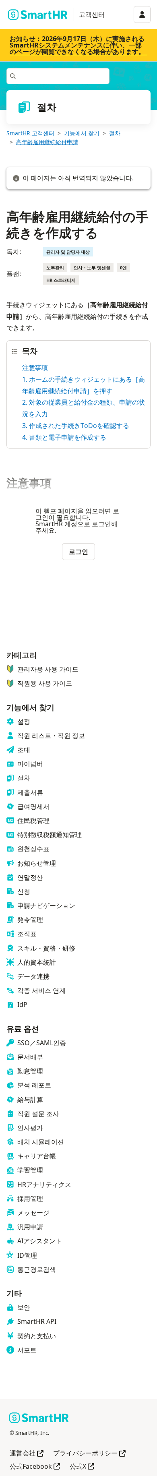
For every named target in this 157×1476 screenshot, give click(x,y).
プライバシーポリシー (89, 1453)
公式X (82, 1467)
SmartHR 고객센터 (30, 133)
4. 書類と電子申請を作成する (64, 437)
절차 (114, 133)
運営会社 (26, 1453)
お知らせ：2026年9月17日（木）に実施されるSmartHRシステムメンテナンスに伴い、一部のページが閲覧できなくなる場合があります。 (77, 45)
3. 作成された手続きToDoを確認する (75, 425)
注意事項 (35, 367)
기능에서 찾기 (81, 133)
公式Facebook (35, 1467)
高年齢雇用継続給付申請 (47, 142)
